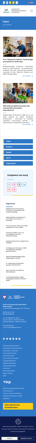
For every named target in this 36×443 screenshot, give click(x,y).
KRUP (4, 376)
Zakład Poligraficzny (9, 366)
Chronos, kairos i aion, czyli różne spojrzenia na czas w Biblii (17, 226)
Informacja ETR (8, 391)
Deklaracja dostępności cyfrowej (13, 388)
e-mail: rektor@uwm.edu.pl (11, 318)
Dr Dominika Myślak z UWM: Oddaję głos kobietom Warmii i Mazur (16, 278)
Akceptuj (9, 438)
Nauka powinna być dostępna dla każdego (17, 242)
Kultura (9, 147)
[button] (4, 2)
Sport (8, 158)
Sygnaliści (6, 398)
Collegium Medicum (9, 361)
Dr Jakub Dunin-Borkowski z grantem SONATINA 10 (15, 264)
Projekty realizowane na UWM (12, 396)
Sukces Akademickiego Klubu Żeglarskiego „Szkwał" (15, 257)
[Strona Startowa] (18, 10)
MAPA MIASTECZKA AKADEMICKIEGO (12, 406)
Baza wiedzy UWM (8, 371)
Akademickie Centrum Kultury (12, 348)
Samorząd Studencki (9, 353)
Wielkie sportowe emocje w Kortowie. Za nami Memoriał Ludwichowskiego (15, 210)
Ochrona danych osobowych (12, 393)
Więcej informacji (26, 438)
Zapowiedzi (11, 163)
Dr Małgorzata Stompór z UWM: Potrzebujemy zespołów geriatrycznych (16, 249)
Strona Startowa (7, 24)
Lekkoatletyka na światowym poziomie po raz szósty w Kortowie (15, 218)
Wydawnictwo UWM (9, 363)
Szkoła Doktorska (8, 356)
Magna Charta (8, 373)
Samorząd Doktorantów (10, 358)
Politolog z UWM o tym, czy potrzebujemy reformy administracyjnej (15, 234)
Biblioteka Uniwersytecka (11, 346)
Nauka (8, 152)
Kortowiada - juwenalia (10, 351)
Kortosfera (6, 368)
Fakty (8, 141)
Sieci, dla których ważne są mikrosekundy (15, 271)
